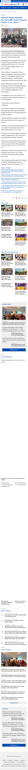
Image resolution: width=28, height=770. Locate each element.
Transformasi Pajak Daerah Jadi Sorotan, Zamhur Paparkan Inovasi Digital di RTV (12, 191)
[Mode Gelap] (23, 4)
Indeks (4, 760)
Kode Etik (10, 760)
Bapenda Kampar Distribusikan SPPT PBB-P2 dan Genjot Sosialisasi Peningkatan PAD (14, 179)
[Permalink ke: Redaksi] (2, 25)
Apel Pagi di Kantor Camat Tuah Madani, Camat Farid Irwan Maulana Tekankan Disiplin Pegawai (18, 345)
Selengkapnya (13, 349)
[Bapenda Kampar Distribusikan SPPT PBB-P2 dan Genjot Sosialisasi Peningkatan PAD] (7, 222)
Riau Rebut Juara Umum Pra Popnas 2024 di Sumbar (12, 479)
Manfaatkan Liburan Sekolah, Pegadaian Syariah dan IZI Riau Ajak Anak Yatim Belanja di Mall (15, 638)
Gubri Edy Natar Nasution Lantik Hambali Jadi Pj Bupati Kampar (15, 615)
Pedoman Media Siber (9, 762)
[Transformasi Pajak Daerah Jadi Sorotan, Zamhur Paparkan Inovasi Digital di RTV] (21, 237)
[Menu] (2, 4)
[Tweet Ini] (16, 198)
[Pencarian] (26, 4)
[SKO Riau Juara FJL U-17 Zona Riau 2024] (21, 541)
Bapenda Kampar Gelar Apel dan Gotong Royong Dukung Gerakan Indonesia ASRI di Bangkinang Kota (12, 171)
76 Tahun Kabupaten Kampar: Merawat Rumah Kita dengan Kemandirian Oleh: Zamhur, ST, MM (13, 182)
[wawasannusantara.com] (12, 4)
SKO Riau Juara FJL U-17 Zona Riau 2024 (20, 601)
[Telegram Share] (22, 198)
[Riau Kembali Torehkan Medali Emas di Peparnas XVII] (7, 541)
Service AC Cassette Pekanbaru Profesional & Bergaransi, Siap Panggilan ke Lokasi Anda (13, 692)
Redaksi (6, 25)
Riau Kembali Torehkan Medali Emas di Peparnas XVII (7, 602)
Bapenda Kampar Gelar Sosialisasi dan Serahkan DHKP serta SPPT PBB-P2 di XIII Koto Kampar (14, 175)
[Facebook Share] (13, 198)
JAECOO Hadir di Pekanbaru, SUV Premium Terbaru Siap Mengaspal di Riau (12, 698)
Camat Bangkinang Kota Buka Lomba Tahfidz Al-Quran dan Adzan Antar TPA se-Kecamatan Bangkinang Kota (14, 187)
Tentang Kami (20, 762)
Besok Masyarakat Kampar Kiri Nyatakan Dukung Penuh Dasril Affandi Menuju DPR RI (15, 632)
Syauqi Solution (23, 766)
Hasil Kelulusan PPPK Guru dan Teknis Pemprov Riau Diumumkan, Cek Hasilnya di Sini (15, 643)
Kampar (3, 15)
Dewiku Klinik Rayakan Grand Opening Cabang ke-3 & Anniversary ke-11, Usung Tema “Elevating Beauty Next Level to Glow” (18, 334)
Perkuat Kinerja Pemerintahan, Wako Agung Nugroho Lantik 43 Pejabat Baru (12, 687)
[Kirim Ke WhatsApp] (25, 198)
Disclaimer (22, 760)
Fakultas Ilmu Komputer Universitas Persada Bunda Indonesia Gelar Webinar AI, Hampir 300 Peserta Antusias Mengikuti (13, 323)
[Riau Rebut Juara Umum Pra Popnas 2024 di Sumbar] (14, 418)
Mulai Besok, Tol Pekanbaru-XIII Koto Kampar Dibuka (14, 621)
